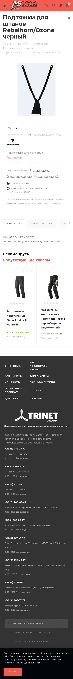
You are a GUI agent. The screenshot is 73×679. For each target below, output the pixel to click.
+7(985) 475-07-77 (17, 453)
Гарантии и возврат (13, 390)
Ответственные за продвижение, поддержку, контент (36, 426)
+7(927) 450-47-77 (35, 567)
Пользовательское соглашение (30, 641)
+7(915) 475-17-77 (17, 471)
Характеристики (41, 223)
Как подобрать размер (38, 366)
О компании (14, 366)
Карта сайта (39, 375)
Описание (14, 223)
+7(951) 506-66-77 (29, 525)
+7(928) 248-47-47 (31, 507)
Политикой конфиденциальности (22, 662)
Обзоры (35, 398)
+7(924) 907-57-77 (21, 605)
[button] (4, 350)
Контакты (12, 382)
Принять (13, 672)
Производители (41, 382)
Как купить (13, 375)
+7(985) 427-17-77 (30, 587)
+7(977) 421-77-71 (17, 489)
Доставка (12, 398)
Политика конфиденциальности (30, 633)
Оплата (35, 390)
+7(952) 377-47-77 (36, 545)
